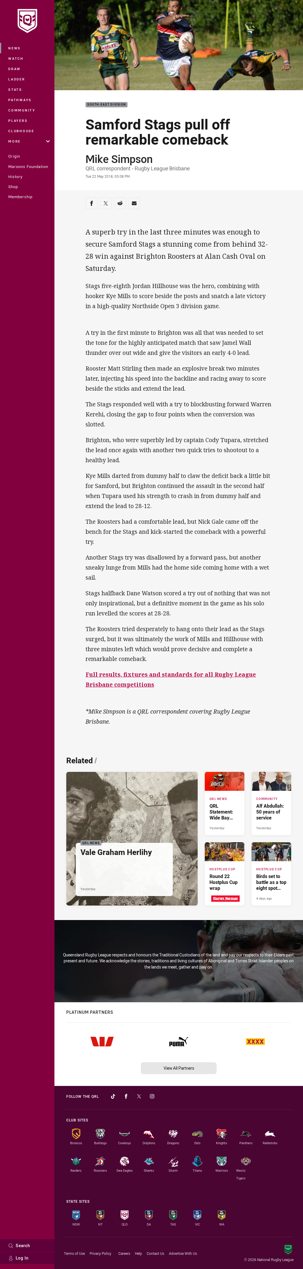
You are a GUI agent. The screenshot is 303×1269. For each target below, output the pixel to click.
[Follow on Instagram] (152, 1096)
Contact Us (155, 1253)
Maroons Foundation (28, 166)
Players (18, 120)
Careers (124, 1253)
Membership (20, 196)
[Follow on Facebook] (126, 1096)
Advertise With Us (183, 1253)
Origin (14, 156)
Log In (22, 1258)
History (15, 176)
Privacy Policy (100, 1253)
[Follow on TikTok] (113, 1096)
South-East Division (106, 105)
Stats (15, 89)
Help (138, 1253)
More (14, 141)
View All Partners (179, 1068)
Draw (14, 69)
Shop (13, 186)
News (14, 48)
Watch (16, 58)
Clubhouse (21, 131)
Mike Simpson (119, 159)
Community (22, 110)
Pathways (20, 100)
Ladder (16, 79)
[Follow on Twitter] (139, 1096)
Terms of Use (74, 1253)
